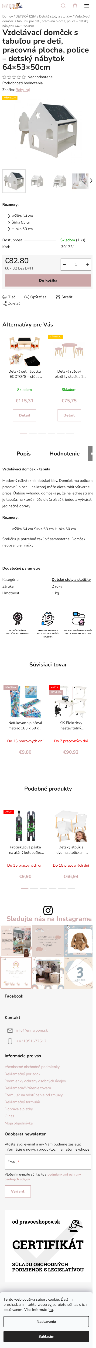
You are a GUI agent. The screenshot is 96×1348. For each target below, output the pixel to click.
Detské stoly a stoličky (71, 579)
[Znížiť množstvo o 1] (64, 264)
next (90, 358)
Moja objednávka (19, 1123)
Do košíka (48, 280)
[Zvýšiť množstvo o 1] (87, 264)
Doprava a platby (19, 1109)
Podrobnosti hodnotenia (22, 83)
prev (3, 358)
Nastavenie (46, 1321)
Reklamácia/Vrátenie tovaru (28, 1088)
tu (51, 1309)
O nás (9, 1116)
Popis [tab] (24, 453)
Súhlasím (46, 1336)
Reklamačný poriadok (22, 1074)
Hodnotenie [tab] (64, 453)
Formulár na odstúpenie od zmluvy (34, 1095)
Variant (17, 1191)
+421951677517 (31, 1041)
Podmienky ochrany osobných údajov (35, 1081)
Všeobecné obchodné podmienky (32, 1066)
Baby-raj (23, 89)
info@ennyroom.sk (32, 1030)
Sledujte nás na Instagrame (49, 919)
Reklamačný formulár (22, 1102)
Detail (24, 415)
